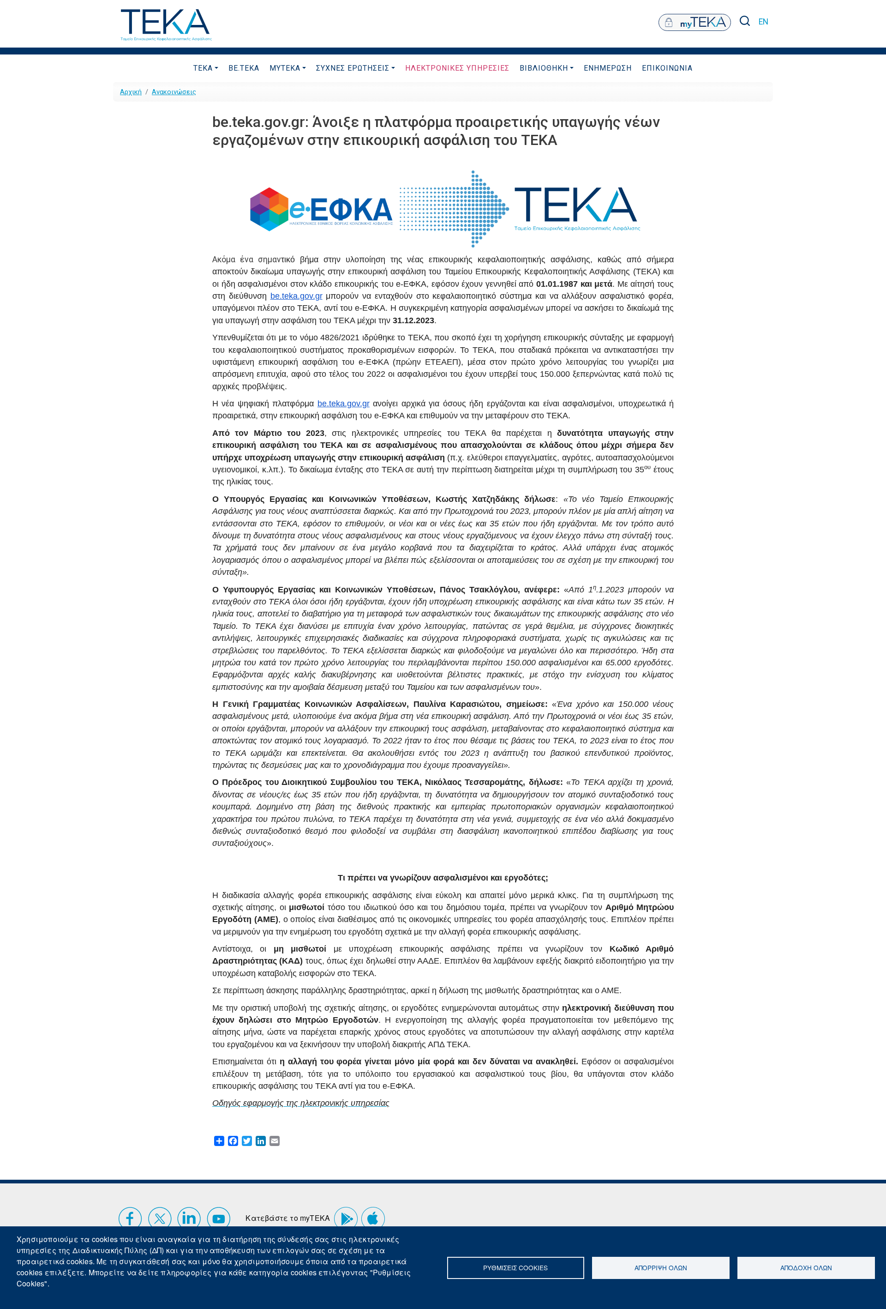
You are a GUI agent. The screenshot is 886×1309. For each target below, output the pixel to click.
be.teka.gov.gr (296, 296)
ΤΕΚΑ (203, 68)
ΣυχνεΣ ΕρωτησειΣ (352, 68)
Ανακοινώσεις (174, 92)
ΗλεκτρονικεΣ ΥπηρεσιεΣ (457, 68)
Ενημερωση (608, 68)
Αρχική (131, 92)
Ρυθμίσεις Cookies (515, 1267)
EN (763, 21)
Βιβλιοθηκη (544, 68)
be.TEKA (243, 68)
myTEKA (284, 68)
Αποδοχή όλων (806, 1267)
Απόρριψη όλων (661, 1267)
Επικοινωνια (667, 68)
